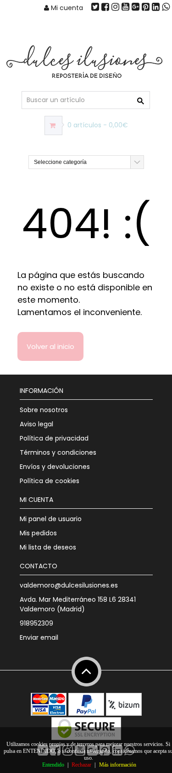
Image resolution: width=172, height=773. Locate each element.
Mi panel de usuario (51, 518)
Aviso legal (36, 424)
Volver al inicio (50, 346)
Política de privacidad (54, 438)
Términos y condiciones (58, 452)
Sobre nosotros (44, 409)
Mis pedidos (38, 533)
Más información (117, 765)
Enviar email (39, 637)
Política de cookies (49, 480)
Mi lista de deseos (48, 547)
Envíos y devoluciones (55, 466)
